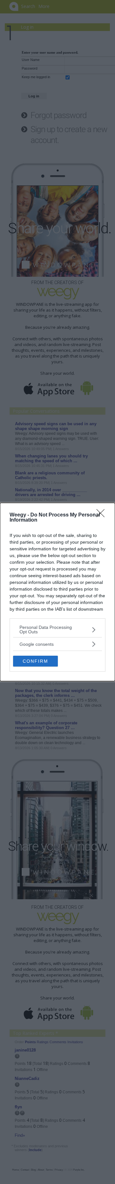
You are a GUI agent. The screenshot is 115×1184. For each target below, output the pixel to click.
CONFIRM (35, 661)
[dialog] (57, 592)
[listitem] (57, 629)
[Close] (102, 515)
